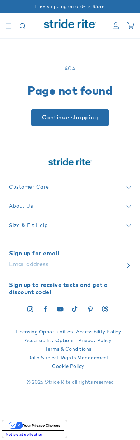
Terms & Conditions (68, 349)
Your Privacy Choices (41, 425)
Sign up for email (34, 253)
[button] (9, 26)
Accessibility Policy (98, 332)
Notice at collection (24, 434)
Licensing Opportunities (44, 332)
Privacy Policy (95, 341)
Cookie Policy (68, 366)
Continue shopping (70, 117)
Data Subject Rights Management (68, 358)
